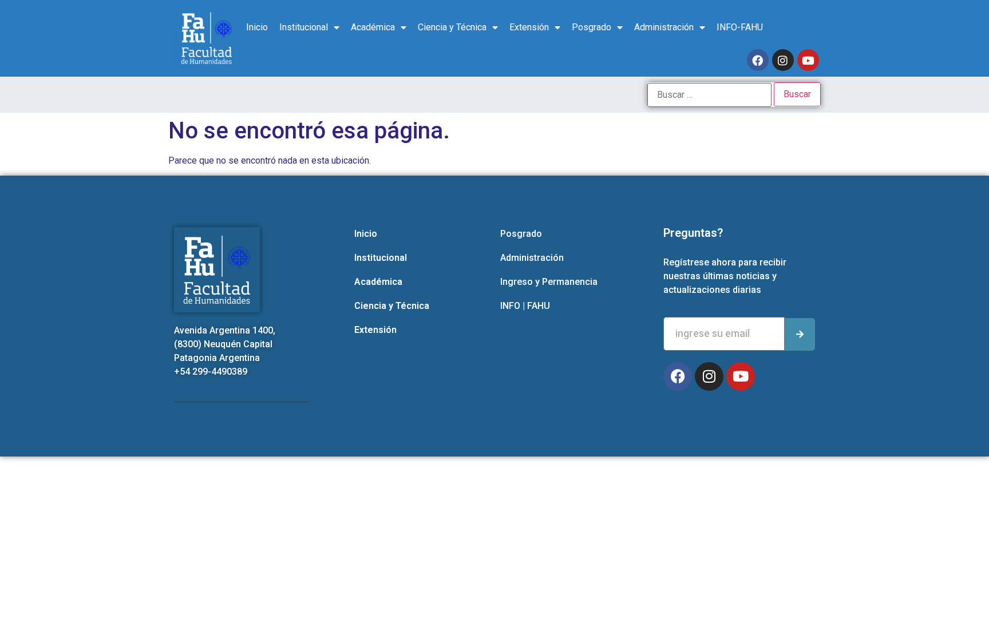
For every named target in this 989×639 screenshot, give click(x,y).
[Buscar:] (709, 95)
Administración (664, 27)
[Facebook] (758, 60)
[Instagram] (783, 60)
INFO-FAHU (740, 27)
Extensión (529, 27)
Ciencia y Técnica (452, 27)
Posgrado (591, 27)
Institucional (303, 27)
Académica (373, 27)
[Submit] (800, 334)
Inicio (257, 27)
